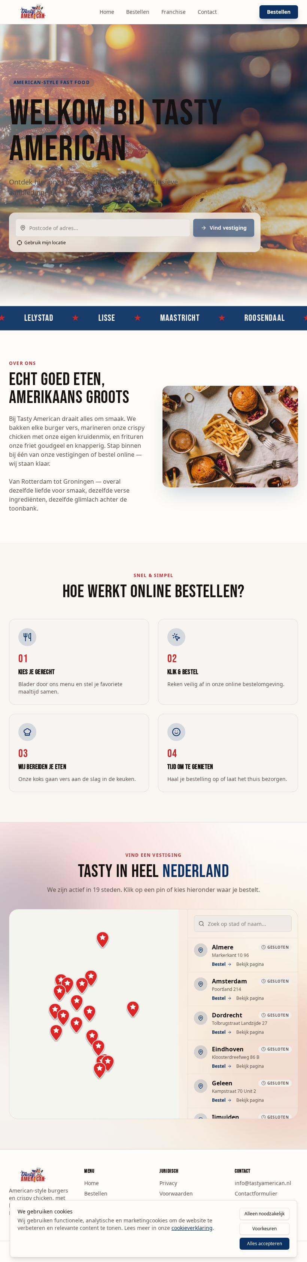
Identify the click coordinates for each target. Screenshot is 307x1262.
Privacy (168, 1183)
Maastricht (157, 318)
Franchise (173, 11)
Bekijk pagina (250, 964)
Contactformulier (256, 1193)
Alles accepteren (264, 1243)
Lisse (84, 318)
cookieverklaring (192, 1227)
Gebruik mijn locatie (45, 243)
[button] (82, 986)
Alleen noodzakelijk (264, 1213)
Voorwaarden (176, 1193)
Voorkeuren (264, 1228)
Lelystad (16, 318)
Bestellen (137, 11)
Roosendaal (242, 318)
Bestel (219, 964)
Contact (207, 11)
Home (107, 11)
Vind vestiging (228, 227)
